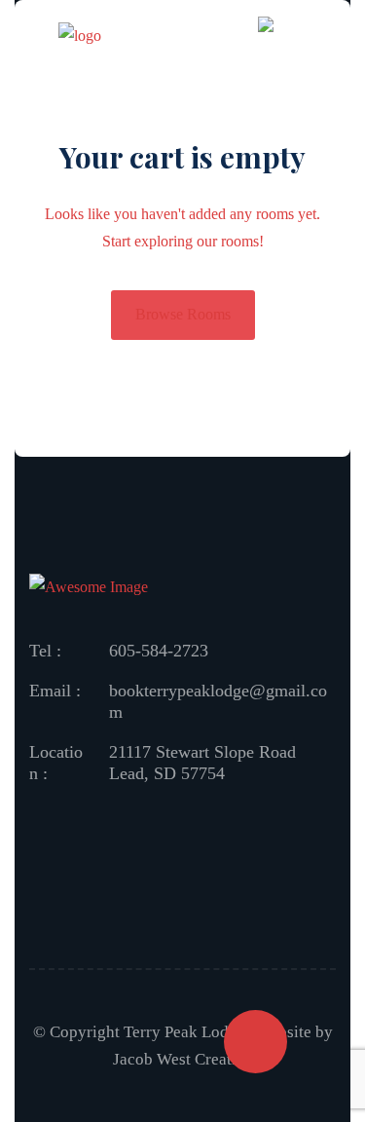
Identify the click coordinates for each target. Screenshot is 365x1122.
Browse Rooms (183, 314)
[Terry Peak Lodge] (79, 39)
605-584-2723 (158, 650)
